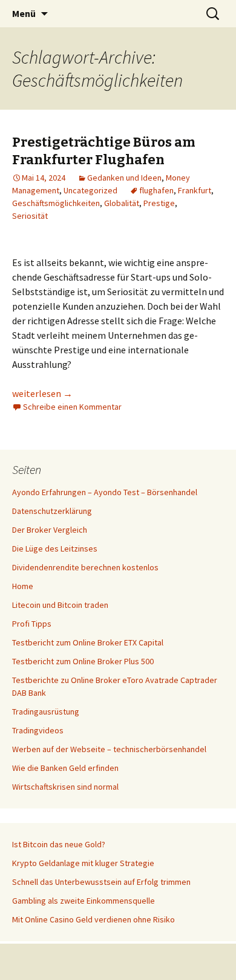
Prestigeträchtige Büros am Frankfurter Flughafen (103, 151)
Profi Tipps (31, 623)
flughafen (156, 190)
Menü (24, 13)
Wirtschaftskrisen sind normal (65, 786)
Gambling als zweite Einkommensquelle (83, 900)
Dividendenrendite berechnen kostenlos (85, 567)
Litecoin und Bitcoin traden (60, 604)
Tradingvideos (38, 730)
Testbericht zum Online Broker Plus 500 (83, 661)
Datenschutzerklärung (52, 510)
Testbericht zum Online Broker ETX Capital (87, 642)
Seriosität (30, 215)
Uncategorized (90, 190)
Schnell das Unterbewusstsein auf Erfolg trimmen (101, 881)
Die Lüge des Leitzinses (54, 548)
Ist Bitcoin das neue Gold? (58, 844)
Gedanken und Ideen (124, 177)
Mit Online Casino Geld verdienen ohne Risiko (93, 919)
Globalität (121, 203)
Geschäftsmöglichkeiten (56, 203)
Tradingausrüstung (45, 711)
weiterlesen (42, 393)
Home (22, 586)
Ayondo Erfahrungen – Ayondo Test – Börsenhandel (104, 492)
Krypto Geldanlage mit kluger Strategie (83, 863)
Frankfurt (194, 190)
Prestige (159, 203)
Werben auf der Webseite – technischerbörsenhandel (109, 749)
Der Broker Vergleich (49, 529)
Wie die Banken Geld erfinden (65, 767)
